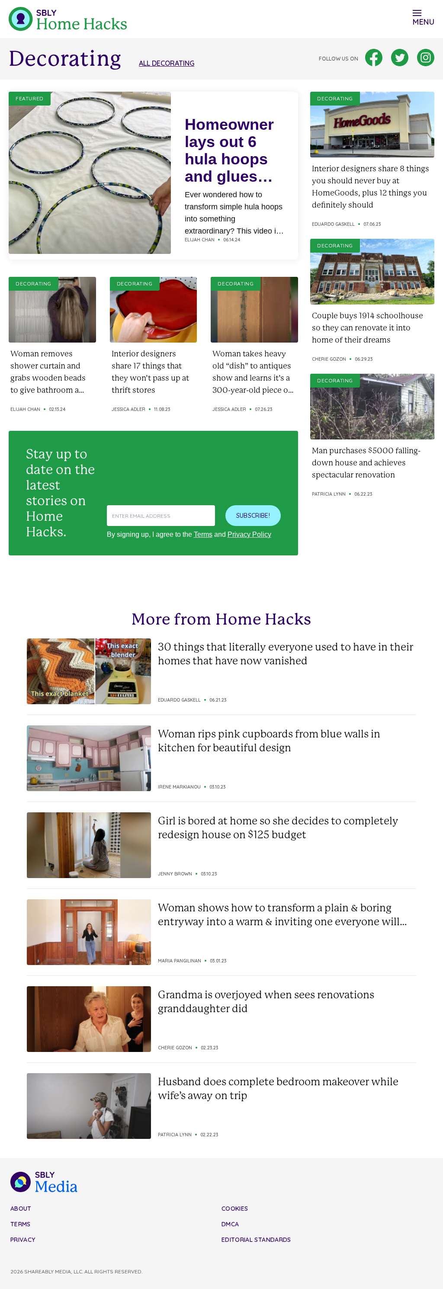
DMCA (230, 1224)
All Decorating (166, 63)
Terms (203, 534)
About (21, 1208)
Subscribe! (253, 515)
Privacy (22, 1240)
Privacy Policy (249, 534)
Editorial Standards (256, 1240)
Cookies (235, 1208)
